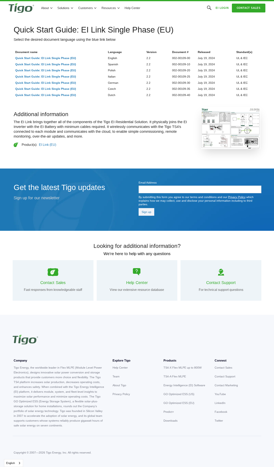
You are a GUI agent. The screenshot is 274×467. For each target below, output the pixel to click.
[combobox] (13, 463)
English (10, 463)
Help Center (132, 8)
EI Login (222, 7)
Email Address (148, 182)
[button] (47, 8)
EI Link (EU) (47, 144)
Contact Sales (249, 7)
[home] (21, 8)
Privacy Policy (237, 197)
